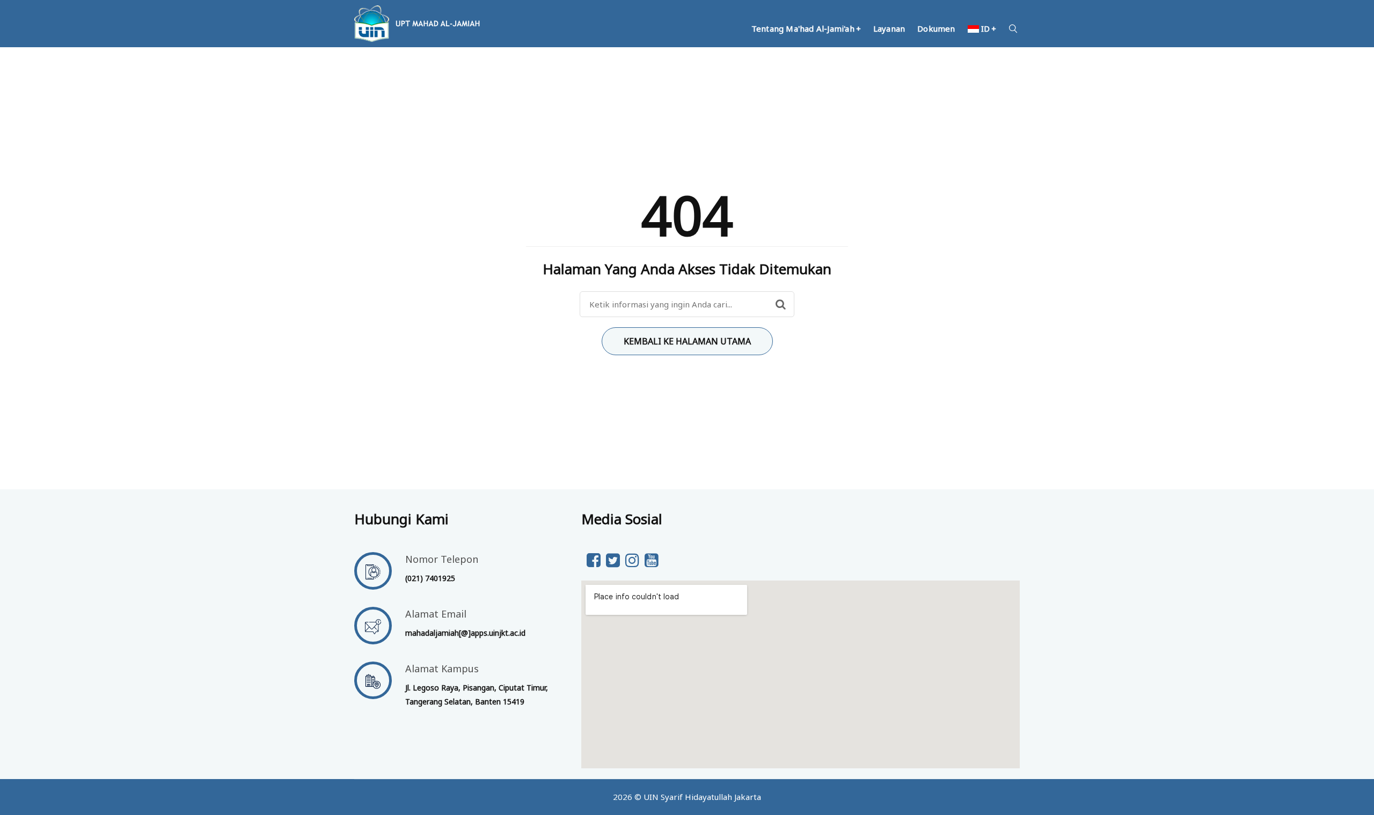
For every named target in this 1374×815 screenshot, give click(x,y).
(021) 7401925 (430, 578)
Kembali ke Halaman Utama (687, 341)
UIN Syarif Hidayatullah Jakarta (702, 796)
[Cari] (780, 304)
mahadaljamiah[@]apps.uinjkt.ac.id (465, 633)
